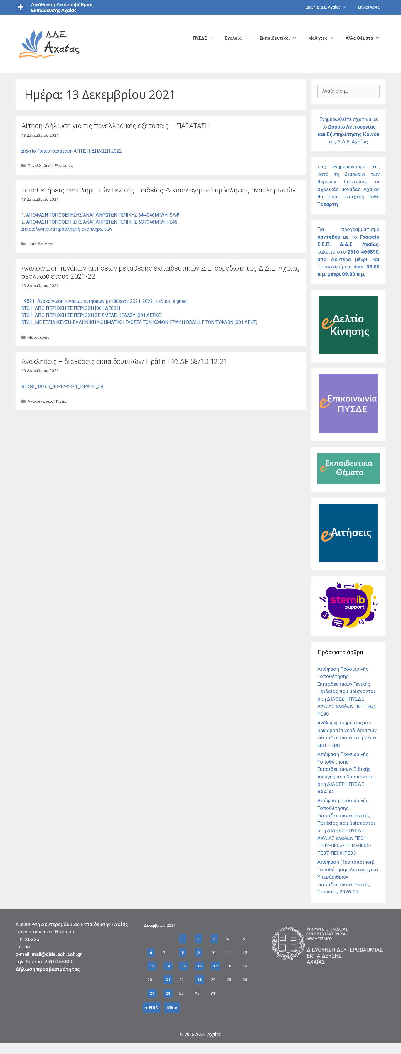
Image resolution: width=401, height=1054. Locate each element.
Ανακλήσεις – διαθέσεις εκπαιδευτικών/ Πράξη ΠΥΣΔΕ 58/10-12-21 (124, 362)
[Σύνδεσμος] (348, 353)
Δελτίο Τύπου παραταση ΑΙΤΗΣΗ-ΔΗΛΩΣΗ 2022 (71, 151)
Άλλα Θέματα (359, 38)
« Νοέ (151, 1007)
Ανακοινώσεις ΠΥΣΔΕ (47, 401)
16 (199, 966)
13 (152, 966)
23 (199, 979)
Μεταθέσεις (39, 337)
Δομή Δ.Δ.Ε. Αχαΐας (323, 7)
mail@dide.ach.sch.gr (57, 954)
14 (168, 966)
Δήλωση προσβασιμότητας (48, 969)
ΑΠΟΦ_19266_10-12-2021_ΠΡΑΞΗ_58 (62, 386)
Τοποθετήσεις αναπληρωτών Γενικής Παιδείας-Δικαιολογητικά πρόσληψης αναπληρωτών (158, 190)
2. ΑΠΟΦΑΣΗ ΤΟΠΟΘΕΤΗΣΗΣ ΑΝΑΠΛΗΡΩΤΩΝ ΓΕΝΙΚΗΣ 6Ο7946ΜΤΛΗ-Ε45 (99, 222)
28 (168, 993)
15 (183, 966)
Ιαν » (171, 1007)
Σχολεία (233, 38)
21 (168, 979)
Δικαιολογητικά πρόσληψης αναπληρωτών (66, 229)
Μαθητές (317, 38)
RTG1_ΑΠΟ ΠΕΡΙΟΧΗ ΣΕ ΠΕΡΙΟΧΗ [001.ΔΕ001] (70, 308)
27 (152, 993)
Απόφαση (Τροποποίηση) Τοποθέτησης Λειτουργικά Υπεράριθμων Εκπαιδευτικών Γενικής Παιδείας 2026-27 (347, 877)
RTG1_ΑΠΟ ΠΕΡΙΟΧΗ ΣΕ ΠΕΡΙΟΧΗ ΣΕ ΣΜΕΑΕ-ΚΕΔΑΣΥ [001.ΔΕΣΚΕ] (91, 315)
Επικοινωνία (369, 7)
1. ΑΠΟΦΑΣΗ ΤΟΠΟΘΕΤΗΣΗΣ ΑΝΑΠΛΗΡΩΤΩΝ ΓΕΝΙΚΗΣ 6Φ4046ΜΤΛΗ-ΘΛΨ (100, 215)
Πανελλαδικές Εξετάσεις (50, 165)
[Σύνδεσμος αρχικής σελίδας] (49, 43)
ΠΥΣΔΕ (200, 38)
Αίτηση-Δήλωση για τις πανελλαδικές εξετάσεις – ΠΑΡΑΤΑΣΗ (115, 126)
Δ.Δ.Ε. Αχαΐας (208, 1034)
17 (215, 966)
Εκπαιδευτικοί (275, 38)
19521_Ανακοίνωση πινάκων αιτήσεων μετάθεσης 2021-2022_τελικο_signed (104, 301)
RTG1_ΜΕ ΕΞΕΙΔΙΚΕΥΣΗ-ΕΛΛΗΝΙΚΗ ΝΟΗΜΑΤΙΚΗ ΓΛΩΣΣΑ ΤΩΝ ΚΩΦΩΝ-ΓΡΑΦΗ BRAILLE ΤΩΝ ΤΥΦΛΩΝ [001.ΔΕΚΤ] (139, 322)
